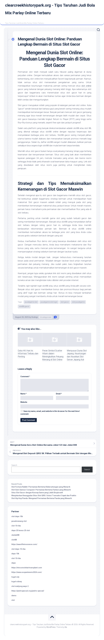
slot (13, 600)
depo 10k (15, 554)
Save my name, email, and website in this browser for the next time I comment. (50, 412)
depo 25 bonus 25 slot (20, 530)
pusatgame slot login (49, 302)
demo (13, 596)
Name (23, 394)
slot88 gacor (24, 306)
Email (59, 394)
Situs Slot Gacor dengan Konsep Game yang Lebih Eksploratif (37, 493)
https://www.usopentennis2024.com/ (26, 572)
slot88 (14, 540)
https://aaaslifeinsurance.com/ (24, 544)
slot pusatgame (78, 302)
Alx (66, 627)
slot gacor (65, 302)
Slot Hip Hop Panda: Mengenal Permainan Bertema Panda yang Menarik (41, 498)
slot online (86, 85)
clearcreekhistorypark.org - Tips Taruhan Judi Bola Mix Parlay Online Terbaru (50, 9)
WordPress (51, 627)
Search (14, 465)
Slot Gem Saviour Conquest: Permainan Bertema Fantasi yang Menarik (41, 490)
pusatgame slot (31, 302)
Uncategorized (45, 317)
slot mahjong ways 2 (20, 586)
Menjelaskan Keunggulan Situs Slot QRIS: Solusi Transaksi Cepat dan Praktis (43, 495)
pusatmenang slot (19, 521)
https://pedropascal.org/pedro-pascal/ (27, 591)
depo (13, 563)
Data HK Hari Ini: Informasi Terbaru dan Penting (28, 353)
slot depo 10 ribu (18, 549)
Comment (25, 376)
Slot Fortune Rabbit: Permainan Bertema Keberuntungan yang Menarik (40, 487)
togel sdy (15, 577)
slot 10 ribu (16, 526)
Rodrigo (35, 317)
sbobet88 (15, 535)
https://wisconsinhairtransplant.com (26, 568)
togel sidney (16, 581)
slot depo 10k (17, 516)
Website (23, 402)
